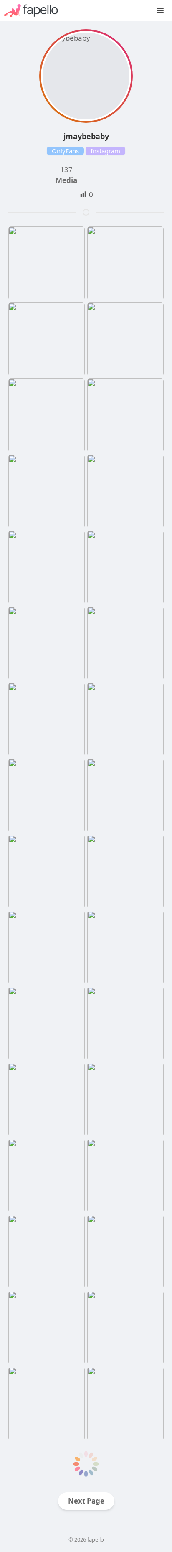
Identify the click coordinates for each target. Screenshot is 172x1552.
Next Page (86, 1501)
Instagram (105, 151)
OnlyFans (65, 151)
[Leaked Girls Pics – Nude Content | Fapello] (35, 10)
